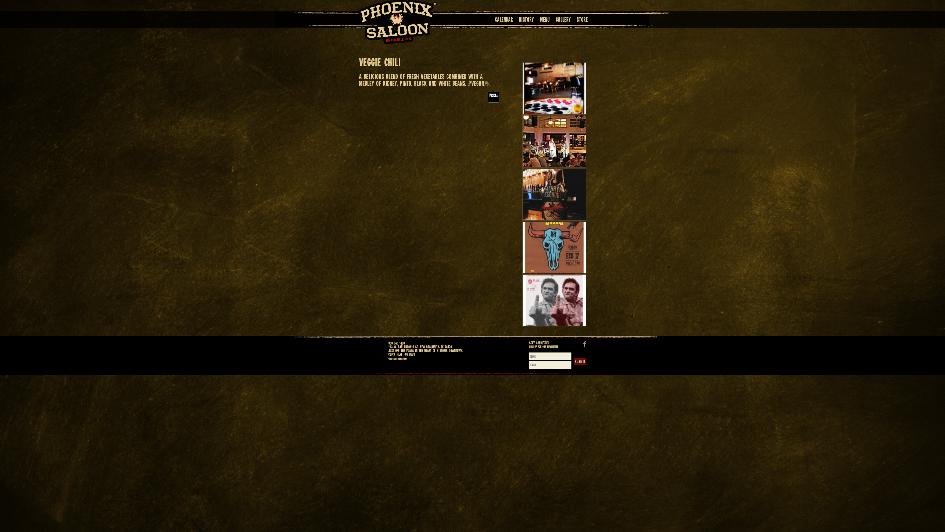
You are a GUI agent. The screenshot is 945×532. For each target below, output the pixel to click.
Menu (545, 20)
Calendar (504, 20)
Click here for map (401, 354)
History (526, 20)
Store (582, 20)
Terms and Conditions (397, 359)
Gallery (563, 20)
